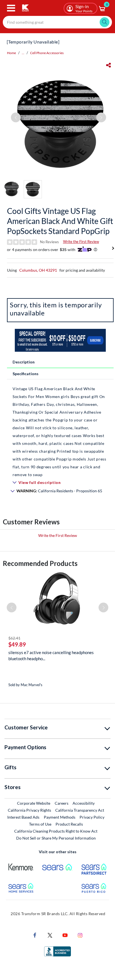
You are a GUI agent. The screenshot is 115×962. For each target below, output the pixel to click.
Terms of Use (40, 824)
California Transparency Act (79, 810)
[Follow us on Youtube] (65, 934)
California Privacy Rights (29, 810)
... (23, 53)
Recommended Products (40, 563)
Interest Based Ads (23, 817)
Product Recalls (69, 823)
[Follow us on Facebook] (34, 934)
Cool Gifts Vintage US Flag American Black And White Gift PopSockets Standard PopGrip (60, 221)
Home (11, 53)
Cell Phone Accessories (47, 53)
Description (24, 362)
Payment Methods (59, 817)
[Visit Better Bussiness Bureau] (57, 951)
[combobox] (57, 22)
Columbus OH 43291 (38, 270)
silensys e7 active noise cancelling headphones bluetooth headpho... (51, 655)
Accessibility (84, 803)
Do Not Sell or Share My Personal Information (56, 838)
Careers (62, 803)
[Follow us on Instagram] (80, 934)
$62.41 (14, 638)
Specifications (26, 373)
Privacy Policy (92, 817)
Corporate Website (34, 803)
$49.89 (17, 644)
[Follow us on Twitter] (50, 934)
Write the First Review (81, 241)
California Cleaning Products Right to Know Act (55, 831)
